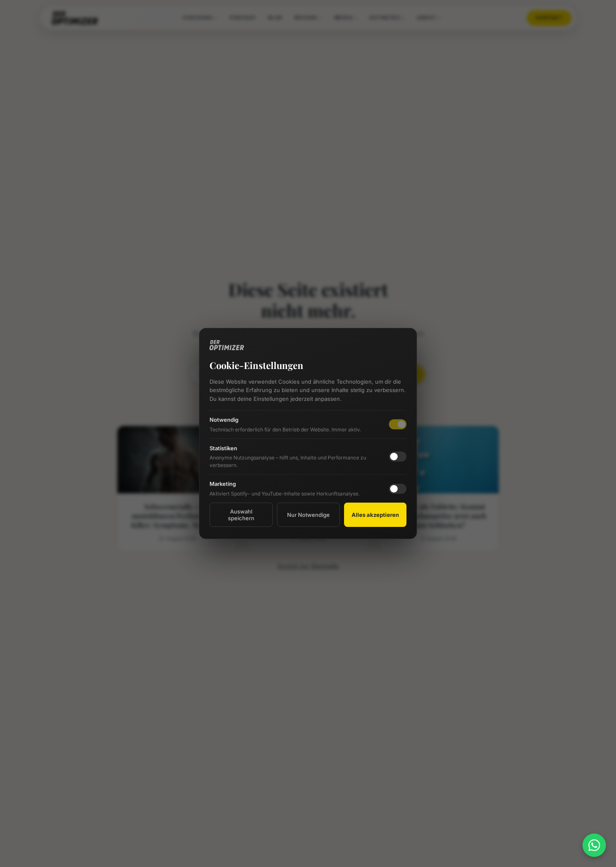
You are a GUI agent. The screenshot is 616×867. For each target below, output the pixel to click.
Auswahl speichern (241, 514)
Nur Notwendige (308, 514)
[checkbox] (397, 457)
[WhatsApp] (594, 845)
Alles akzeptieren (375, 514)
